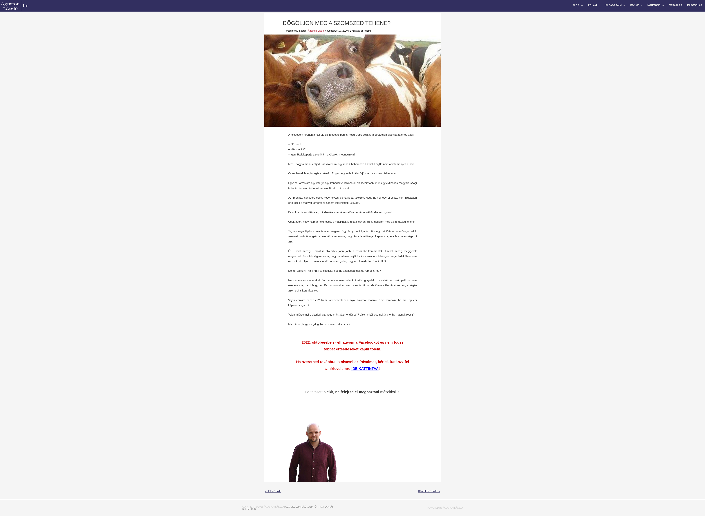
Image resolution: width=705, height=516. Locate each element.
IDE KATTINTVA (365, 369)
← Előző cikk (273, 491)
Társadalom (290, 30)
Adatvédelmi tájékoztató (300, 507)
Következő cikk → (429, 491)
